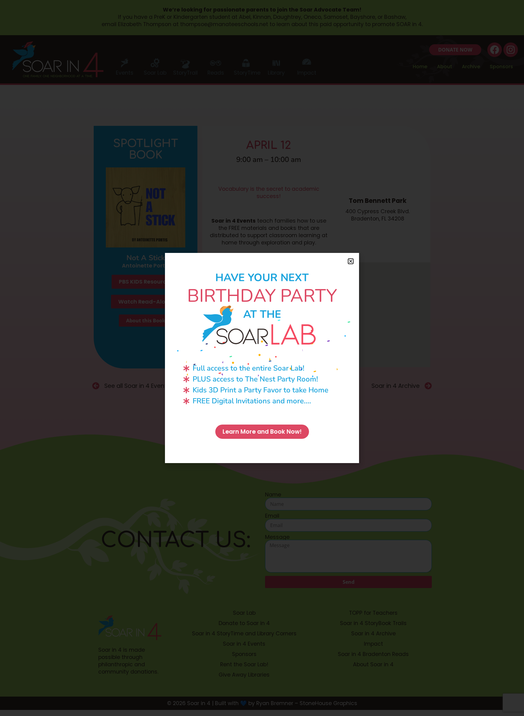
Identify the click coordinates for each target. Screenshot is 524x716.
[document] (262, 358)
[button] (350, 261)
